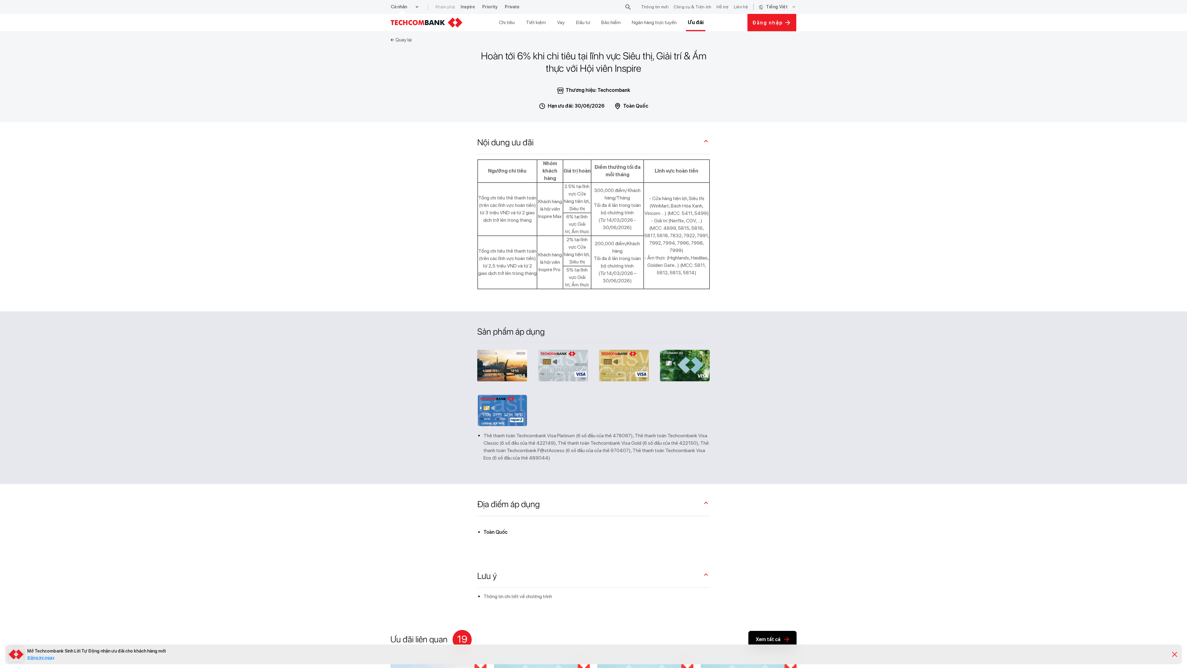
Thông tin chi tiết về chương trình (517, 596)
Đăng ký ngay (40, 657)
